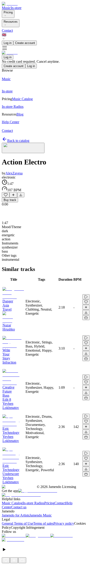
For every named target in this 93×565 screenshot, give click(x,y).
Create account (25, 43)
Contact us (18, 507)
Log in (8, 43)
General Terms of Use (17, 523)
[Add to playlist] (13, 195)
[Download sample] (20, 194)
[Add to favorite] (5, 195)
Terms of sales (43, 523)
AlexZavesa (14, 173)
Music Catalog (12, 503)
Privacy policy (63, 523)
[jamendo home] (10, 4)
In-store (16, 8)
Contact (7, 30)
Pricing (8, 12)
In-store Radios (33, 503)
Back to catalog (18, 140)
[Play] (23, 148)
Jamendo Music (40, 515)
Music (6, 8)
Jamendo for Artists (15, 515)
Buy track (10, 200)
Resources (11, 21)
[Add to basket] (86, 317)
